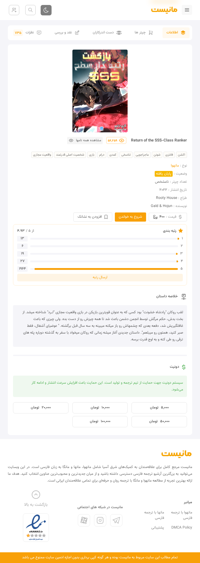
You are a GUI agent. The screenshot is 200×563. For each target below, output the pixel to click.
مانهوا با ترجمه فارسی (181, 515)
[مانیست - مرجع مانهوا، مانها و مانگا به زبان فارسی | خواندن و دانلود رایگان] (176, 454)
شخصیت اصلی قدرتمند (70, 154)
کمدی (112, 154)
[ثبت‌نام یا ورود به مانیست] (14, 10)
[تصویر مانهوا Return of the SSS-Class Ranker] (100, 91)
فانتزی (169, 154)
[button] (85, 140)
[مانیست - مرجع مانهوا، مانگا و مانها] (162, 10)
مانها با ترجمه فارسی (154, 515)
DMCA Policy (181, 528)
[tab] (176, 32)
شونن (157, 154)
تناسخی (126, 154)
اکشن (181, 154)
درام (101, 154)
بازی (91, 154)
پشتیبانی (157, 528)
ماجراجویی (142, 154)
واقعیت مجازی (42, 154)
